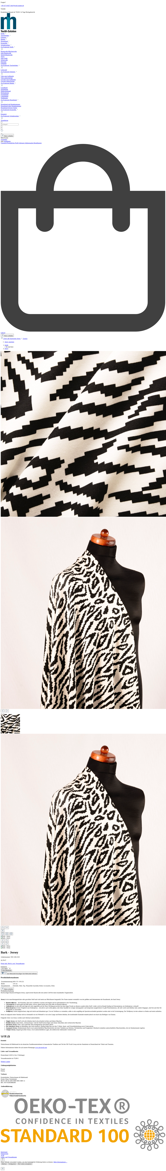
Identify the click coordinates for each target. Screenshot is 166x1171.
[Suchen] (1, 126)
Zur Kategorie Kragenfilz (9, 110)
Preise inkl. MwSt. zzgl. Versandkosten (12, 963)
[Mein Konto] (1, 133)
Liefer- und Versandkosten (9, 1157)
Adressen (22, 143)
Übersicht (4, 143)
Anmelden (4, 139)
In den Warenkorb (6, 970)
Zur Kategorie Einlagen (8, 72)
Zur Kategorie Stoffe (7, 47)
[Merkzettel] (2, 131)
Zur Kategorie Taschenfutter (9, 65)
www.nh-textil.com (41, 1047)
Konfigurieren (12, 1164)
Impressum (4, 1152)
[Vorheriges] (3, 710)
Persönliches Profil (13, 143)
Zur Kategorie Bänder (8, 83)
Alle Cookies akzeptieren (25, 1164)
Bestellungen (38, 143)
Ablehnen (4, 1164)
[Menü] (1, 122)
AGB (2, 1155)
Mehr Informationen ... (60, 1162)
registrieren (7, 141)
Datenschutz (4, 1154)
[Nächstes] (7, 710)
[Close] (3, 930)
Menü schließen (8, 136)
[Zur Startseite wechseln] (8, 32)
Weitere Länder (5, 1061)
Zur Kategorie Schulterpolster (10, 116)
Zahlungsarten (29, 143)
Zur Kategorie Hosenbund (9, 100)
